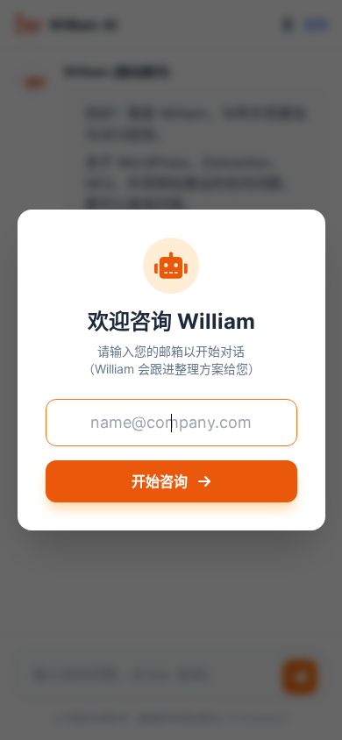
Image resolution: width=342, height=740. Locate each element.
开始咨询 (161, 481)
